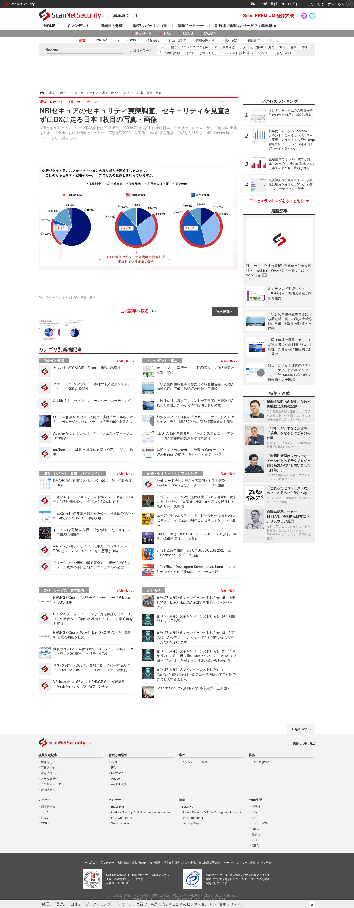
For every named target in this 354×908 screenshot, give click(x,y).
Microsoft (117, 773)
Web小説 (255, 800)
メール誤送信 (49, 778)
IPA (113, 767)
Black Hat (117, 806)
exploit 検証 (118, 784)
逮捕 (304, 47)
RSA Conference (122, 817)
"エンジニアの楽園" (196, 47)
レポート (44, 800)
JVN (114, 762)
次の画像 (223, 311)
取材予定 (231, 40)
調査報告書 (143, 33)
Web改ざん (48, 789)
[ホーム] (42, 92)
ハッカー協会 (167, 47)
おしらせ (154, 590)
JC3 (254, 840)
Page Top (300, 728)
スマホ (274, 40)
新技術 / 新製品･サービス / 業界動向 (245, 26)
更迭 (271, 47)
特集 (182, 800)
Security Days (120, 823)
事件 (182, 755)
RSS (133, 40)
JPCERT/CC (260, 823)
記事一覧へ (124, 361)
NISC (255, 828)
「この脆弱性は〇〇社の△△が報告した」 (188, 52)
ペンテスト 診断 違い (238, 52)
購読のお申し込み (304, 743)
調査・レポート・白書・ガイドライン (72, 473)
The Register (260, 762)
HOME (50, 26)
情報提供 (152, 40)
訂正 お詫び (177, 40)
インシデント (78, 26)
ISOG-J (187, 33)
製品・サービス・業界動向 (64, 590)
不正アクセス (49, 767)
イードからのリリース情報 (239, 862)
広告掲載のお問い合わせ (131, 862)
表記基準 (253, 40)
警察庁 (256, 834)
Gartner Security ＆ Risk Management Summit (141, 812)
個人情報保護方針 (209, 862)
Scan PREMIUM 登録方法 (268, 15)
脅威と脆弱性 (118, 755)
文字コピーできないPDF (275, 52)
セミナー (115, 800)
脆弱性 (256, 806)
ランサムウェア (51, 784)
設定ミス (46, 773)
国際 (252, 755)
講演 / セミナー (191, 26)
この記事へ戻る (138, 311)
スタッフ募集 (263, 862)
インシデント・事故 (162, 360)
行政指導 (257, 47)
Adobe (115, 778)
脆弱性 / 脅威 (111, 26)
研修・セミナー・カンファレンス (172, 473)
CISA (255, 845)
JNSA (167, 33)
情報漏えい (48, 762)
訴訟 (243, 47)
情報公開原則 (205, 40)
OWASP (209, 33)
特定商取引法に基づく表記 (180, 862)
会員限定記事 (47, 755)
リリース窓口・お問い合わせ (96, 862)
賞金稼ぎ (228, 47)
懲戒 (293, 47)
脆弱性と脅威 (54, 360)
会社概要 (155, 862)
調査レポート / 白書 (150, 26)
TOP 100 (101, 40)
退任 (282, 47)
